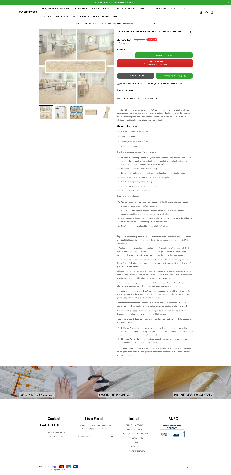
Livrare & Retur (135, 438)
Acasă (78, 23)
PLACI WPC (46, 16)
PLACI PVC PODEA (80, 8)
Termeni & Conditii (135, 425)
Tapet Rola (145, 8)
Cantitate (121, 49)
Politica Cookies (135, 429)
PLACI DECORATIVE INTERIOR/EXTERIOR (72, 16)
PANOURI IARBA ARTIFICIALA (105, 16)
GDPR (135, 442)
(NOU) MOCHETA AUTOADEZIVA (55, 8)
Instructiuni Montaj (135, 451)
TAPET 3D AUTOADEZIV (124, 8)
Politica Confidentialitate (135, 434)
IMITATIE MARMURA (100, 8)
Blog (186, 8)
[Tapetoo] (28, 12)
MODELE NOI (162, 8)
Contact (175, 8)
